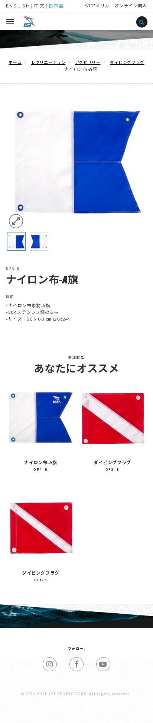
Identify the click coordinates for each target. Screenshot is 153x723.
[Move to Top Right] (67, 713)
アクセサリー (88, 63)
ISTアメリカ (96, 6)
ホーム (15, 63)
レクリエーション (48, 63)
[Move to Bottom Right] (67, 718)
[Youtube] (103, 664)
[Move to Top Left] (63, 713)
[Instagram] (50, 664)
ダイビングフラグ (127, 63)
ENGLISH (18, 6)
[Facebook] (76, 664)
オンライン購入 (130, 6)
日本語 (56, 6)
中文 (39, 6)
